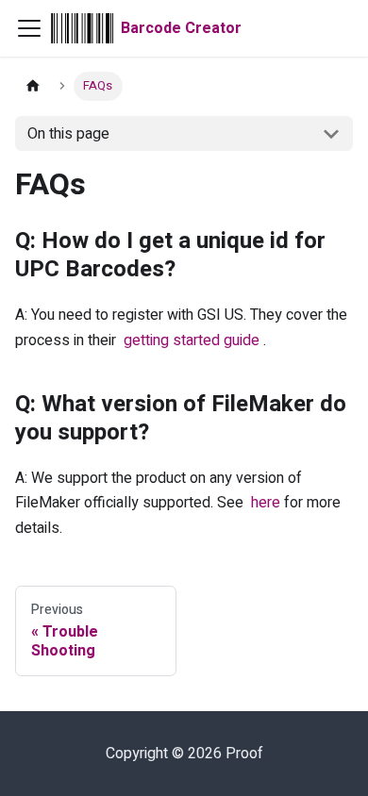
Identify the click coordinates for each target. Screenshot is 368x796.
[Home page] (33, 86)
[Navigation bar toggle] (29, 28)
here (265, 502)
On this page (68, 134)
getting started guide (191, 340)
